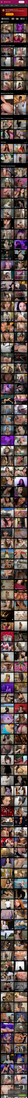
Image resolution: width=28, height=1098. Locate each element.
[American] (13, 19)
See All (25, 22)
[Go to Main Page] (8, 1)
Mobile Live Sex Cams (7, 93)
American (6, 22)
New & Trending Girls (7, 118)
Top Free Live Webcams (8, 45)
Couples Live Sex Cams (7, 69)
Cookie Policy (17, 1092)
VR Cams (3, 142)
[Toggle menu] (1, 2)
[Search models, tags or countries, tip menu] (26, 5)
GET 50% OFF (10, 14)
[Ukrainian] (17, 19)
